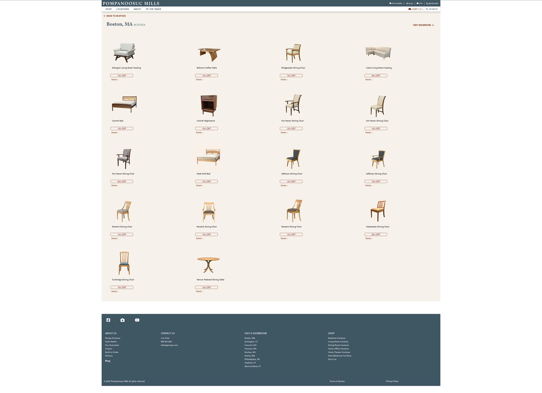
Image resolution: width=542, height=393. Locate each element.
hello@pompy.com (169, 345)
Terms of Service (337, 381)
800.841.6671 (433, 3)
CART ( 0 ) (416, 9)
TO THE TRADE (153, 9)
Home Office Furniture (338, 348)
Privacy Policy (392, 381)
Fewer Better (111, 341)
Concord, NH (250, 345)
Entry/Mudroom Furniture (339, 355)
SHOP (108, 9)
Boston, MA (250, 338)
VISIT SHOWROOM (422, 25)
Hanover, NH (250, 348)
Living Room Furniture (338, 341)
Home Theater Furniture (339, 352)
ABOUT (137, 9)
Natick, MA (250, 355)
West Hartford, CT (253, 366)
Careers (108, 348)
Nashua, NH (250, 352)
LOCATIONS (122, 9)
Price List (332, 359)
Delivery (109, 355)
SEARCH (433, 9)
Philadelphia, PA (252, 359)
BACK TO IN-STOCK (116, 15)
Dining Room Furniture (338, 345)
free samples (396, 3)
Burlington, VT (251, 341)
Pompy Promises (112, 338)
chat (420, 3)
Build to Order (111, 352)
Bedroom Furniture (336, 338)
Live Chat (165, 338)
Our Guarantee (112, 345)
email (410, 3)
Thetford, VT (250, 362)
